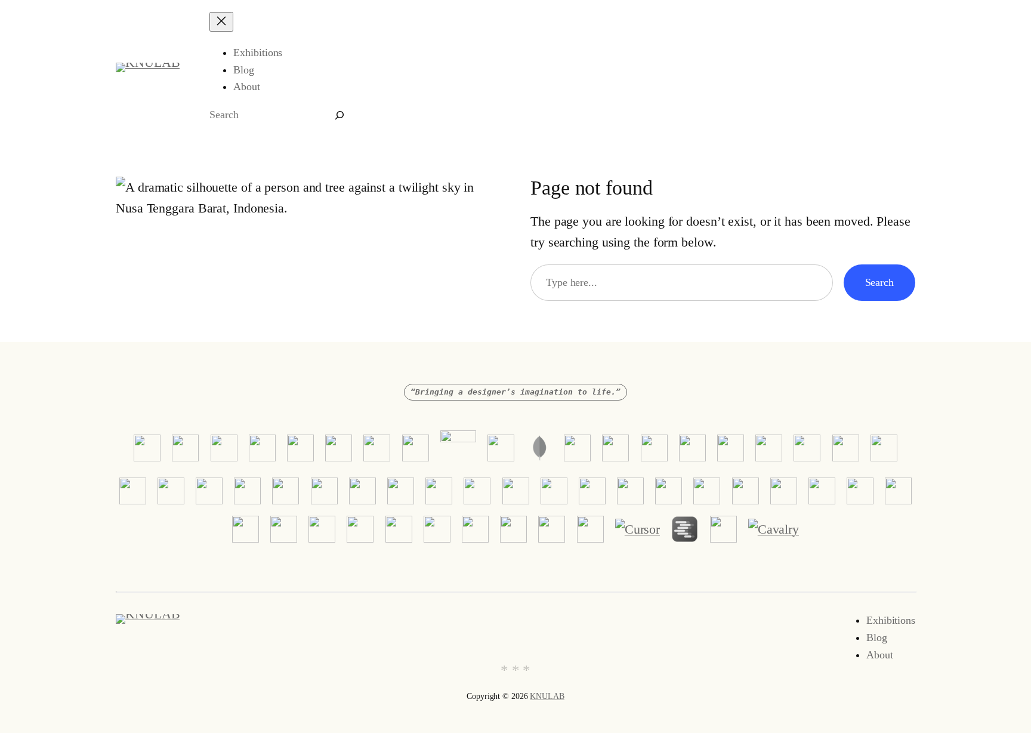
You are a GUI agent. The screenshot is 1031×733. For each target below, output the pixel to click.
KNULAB (547, 696)
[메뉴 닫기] (221, 22)
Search (879, 282)
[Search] (339, 115)
